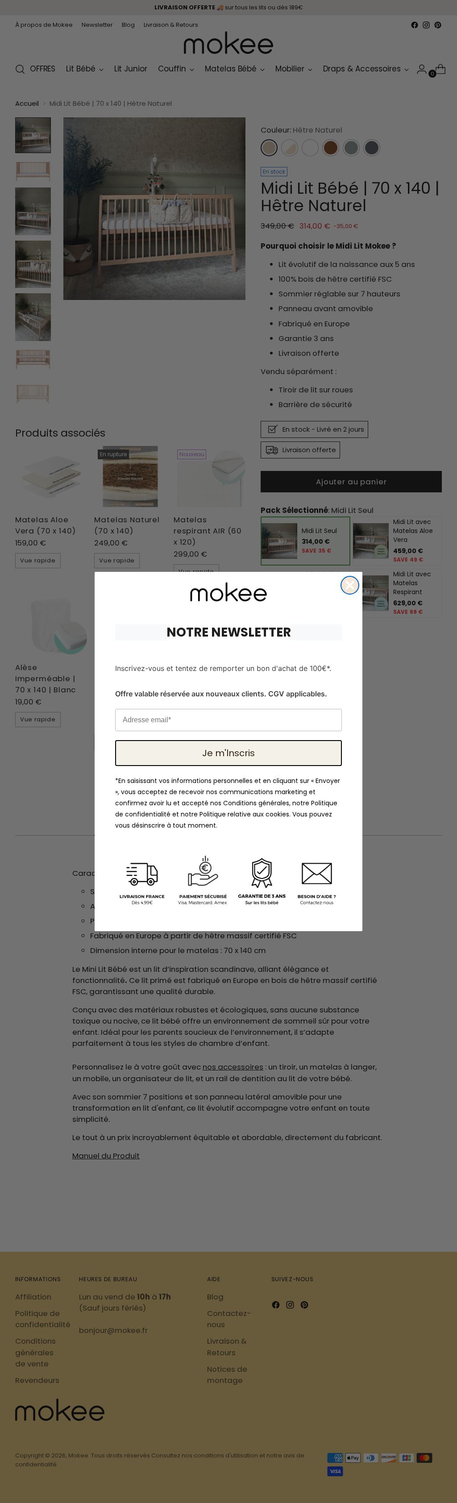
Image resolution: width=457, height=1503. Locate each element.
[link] (228, 592)
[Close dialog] (350, 585)
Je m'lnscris (228, 753)
